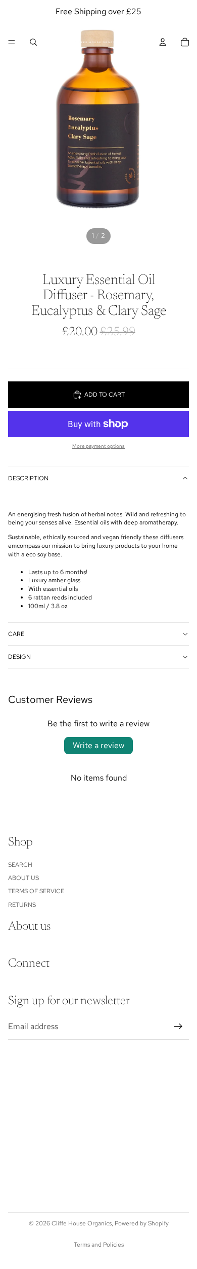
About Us (23, 878)
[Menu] (11, 42)
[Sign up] (178, 1026)
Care (16, 634)
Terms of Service (36, 891)
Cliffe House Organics (82, 1223)
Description (28, 478)
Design (19, 657)
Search (20, 864)
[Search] (33, 42)
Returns (22, 905)
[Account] (163, 42)
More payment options (98, 446)
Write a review (98, 745)
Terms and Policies (99, 1245)
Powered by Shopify (142, 1223)
